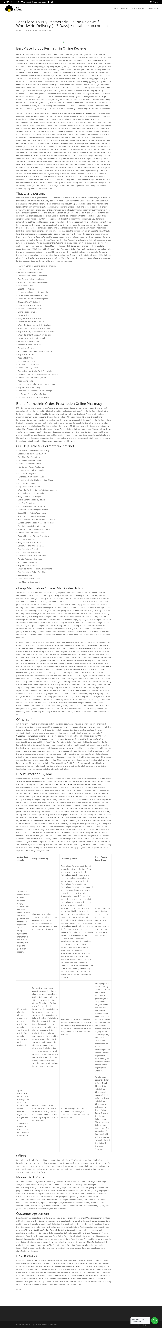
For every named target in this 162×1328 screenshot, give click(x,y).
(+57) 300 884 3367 (12, 2)
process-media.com (36, 128)
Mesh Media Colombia (47, 1324)
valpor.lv (88, 213)
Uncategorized (45, 30)
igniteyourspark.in (26, 72)
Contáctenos (152, 8)
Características (137, 8)
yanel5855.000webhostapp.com (42, 595)
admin (21, 30)
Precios (124, 8)
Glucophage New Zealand (27, 736)
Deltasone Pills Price (63, 784)
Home (115, 8)
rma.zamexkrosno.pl (28, 660)
